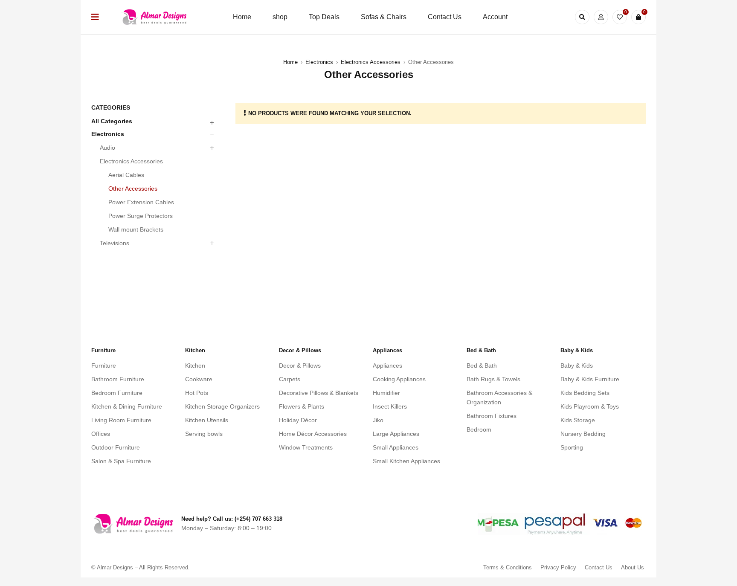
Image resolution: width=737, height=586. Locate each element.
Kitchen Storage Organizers (222, 406)
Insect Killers (390, 406)
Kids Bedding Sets (584, 392)
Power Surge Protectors (140, 215)
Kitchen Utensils (206, 420)
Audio (107, 147)
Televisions (114, 243)
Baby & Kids (576, 365)
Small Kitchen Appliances (406, 461)
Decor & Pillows (300, 365)
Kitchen (195, 365)
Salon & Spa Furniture (121, 461)
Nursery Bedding (583, 433)
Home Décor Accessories (313, 433)
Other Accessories (132, 188)
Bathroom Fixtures (491, 415)
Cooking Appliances (399, 379)
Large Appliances (396, 433)
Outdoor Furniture (115, 447)
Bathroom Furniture (117, 379)
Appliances (387, 365)
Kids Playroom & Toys (589, 406)
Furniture (103, 365)
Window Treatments (306, 447)
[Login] (601, 17)
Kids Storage (577, 420)
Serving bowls (204, 433)
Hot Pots (196, 392)
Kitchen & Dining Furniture (126, 406)
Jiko (378, 420)
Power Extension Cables (141, 202)
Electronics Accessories (370, 62)
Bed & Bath (482, 365)
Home (290, 62)
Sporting (571, 447)
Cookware (198, 379)
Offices (100, 433)
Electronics (319, 62)
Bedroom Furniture (116, 392)
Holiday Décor (298, 420)
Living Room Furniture (121, 420)
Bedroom (479, 429)
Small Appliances (395, 447)
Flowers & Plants (301, 406)
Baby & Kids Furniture (589, 379)
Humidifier (386, 392)
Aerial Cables (126, 174)
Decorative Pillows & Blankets (318, 392)
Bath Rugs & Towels (493, 379)
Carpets (289, 379)
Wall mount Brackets (135, 229)
